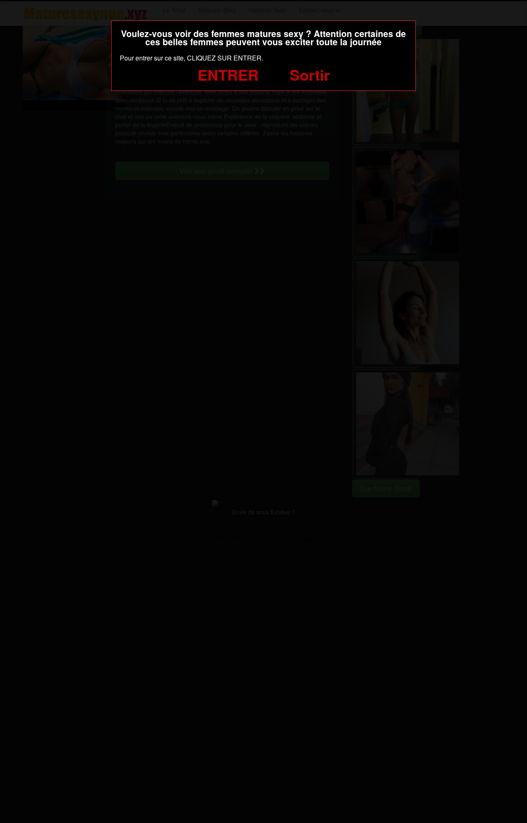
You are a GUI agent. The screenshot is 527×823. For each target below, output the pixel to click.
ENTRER (228, 74)
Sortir (310, 74)
